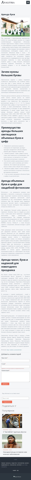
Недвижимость (5, 464)
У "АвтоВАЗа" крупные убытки (14, 432)
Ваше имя (5, 358)
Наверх (15, 470)
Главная (3, 463)
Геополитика (21, 463)
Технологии (13, 464)
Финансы (8, 463)
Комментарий (6, 370)
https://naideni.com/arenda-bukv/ (14, 349)
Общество (14, 463)
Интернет (19, 464)
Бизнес (27, 463)
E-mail (4, 364)
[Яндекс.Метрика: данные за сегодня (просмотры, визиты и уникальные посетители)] (17, 476)
